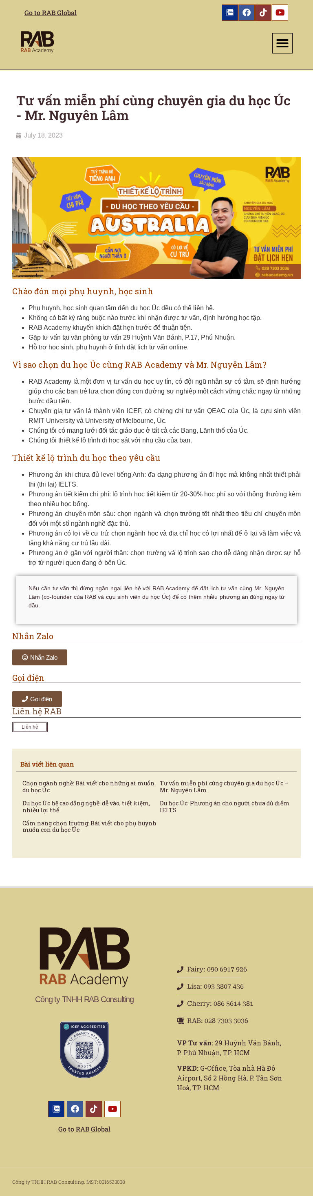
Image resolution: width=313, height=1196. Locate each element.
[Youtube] (280, 12)
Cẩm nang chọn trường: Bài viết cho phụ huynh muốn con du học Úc (89, 826)
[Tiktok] (263, 12)
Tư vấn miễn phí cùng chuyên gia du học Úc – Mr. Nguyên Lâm (224, 786)
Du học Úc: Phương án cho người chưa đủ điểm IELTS (225, 806)
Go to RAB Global (50, 12)
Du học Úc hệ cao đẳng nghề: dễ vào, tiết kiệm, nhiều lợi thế (86, 806)
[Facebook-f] (246, 12)
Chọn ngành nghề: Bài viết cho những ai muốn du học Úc (88, 786)
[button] (282, 43)
